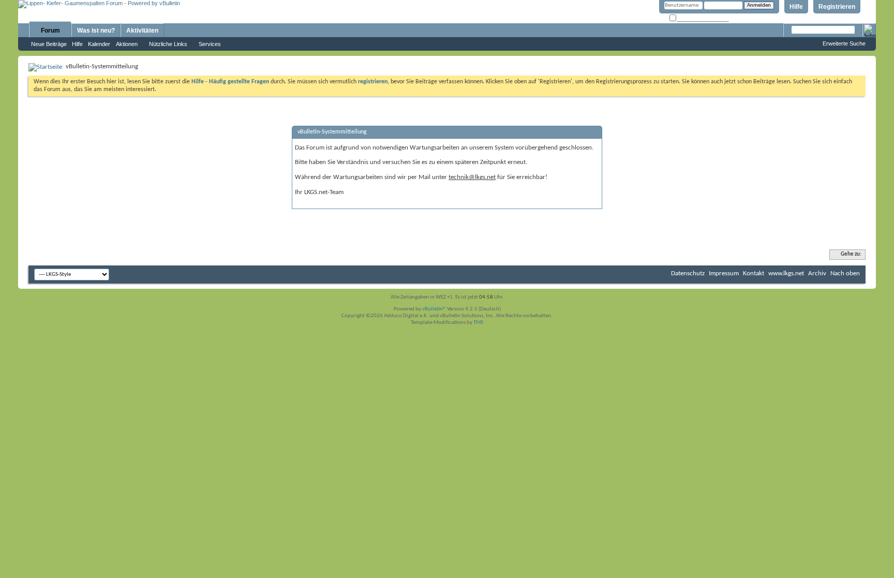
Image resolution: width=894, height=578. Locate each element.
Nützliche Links (168, 44)
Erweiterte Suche (844, 43)
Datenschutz (688, 273)
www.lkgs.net (786, 273)
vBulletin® (434, 309)
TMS (478, 322)
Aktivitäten (142, 30)
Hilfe (796, 6)
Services (210, 44)
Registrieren (836, 6)
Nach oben (845, 273)
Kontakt (753, 273)
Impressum (724, 273)
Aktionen (127, 44)
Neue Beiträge (49, 44)
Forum (50, 30)
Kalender (99, 44)
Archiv (817, 273)
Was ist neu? (96, 30)
